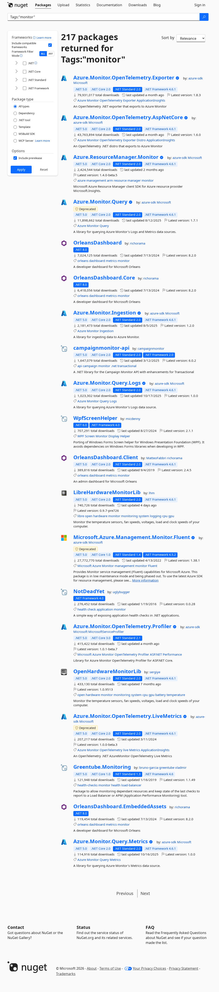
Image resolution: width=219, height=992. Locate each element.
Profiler (143, 654)
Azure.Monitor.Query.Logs (107, 382)
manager (134, 180)
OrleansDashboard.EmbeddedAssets (119, 806)
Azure (81, 100)
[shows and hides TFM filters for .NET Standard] (16, 80)
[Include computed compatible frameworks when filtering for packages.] (50, 45)
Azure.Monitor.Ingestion (104, 312)
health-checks (87, 785)
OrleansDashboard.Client (105, 457)
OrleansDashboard (97, 242)
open (88, 516)
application (105, 609)
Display (113, 436)
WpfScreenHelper (95, 418)
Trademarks (65, 973)
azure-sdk (195, 78)
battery (160, 695)
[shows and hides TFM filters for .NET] (16, 63)
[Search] (204, 17)
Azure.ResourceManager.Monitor (115, 157)
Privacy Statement (183, 968)
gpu (171, 516)
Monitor (93, 100)
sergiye (154, 672)
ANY (51, 53)
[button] (35, 37)
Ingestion (107, 331)
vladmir (180, 767)
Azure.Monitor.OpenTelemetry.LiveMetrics (127, 716)
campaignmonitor (151, 348)
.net (114, 366)
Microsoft (80, 83)
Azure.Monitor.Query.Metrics (110, 841)
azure (81, 180)
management (96, 180)
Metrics (134, 750)
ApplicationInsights (151, 100)
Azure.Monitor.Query (100, 201)
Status (83, 927)
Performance (172, 654)
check (91, 609)
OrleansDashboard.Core (104, 277)
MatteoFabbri (156, 458)
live (125, 750)
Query (104, 225)
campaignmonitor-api (101, 347)
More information (145, 580)
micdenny (133, 418)
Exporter (129, 100)
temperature (176, 695)
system (144, 516)
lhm (152, 493)
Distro (141, 140)
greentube (167, 767)
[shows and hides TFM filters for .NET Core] (16, 71)
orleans (82, 260)
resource (120, 180)
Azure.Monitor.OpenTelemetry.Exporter (123, 77)
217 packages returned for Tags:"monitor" (93, 48)
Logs (113, 401)
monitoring (129, 516)
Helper (125, 436)
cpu (164, 516)
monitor (148, 180)
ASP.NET (156, 654)
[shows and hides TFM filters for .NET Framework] (16, 88)
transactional (126, 366)
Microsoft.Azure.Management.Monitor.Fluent (131, 537)
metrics (111, 260)
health (82, 609)
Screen (90, 436)
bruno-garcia (149, 767)
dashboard (97, 260)
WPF (80, 436)
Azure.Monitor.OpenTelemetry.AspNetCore (128, 117)
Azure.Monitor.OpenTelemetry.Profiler (122, 626)
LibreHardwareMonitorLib (107, 492)
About (92, 968)
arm (110, 180)
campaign (90, 366)
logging (155, 516)
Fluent (152, 566)
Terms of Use (110, 968)
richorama (137, 243)
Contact (15, 927)
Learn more (44, 37)
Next (145, 893)
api (79, 366)
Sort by (167, 37)
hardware (100, 516)
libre (80, 516)
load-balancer (131, 785)
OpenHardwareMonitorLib (107, 671)
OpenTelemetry (111, 100)
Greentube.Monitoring (102, 766)
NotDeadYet (88, 591)
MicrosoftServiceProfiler (106, 631)
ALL (43, 53)
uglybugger (121, 592)
